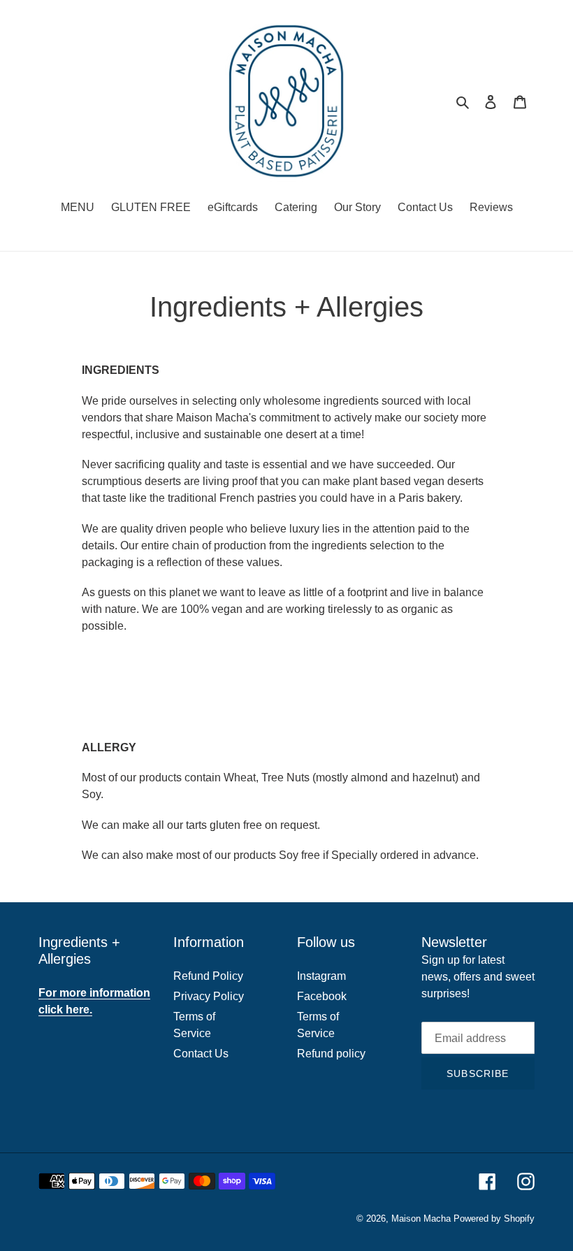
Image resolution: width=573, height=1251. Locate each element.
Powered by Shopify (494, 1218)
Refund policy (331, 1054)
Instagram (321, 976)
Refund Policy (208, 976)
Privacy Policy (208, 996)
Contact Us (201, 1054)
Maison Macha (421, 1218)
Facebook (322, 996)
